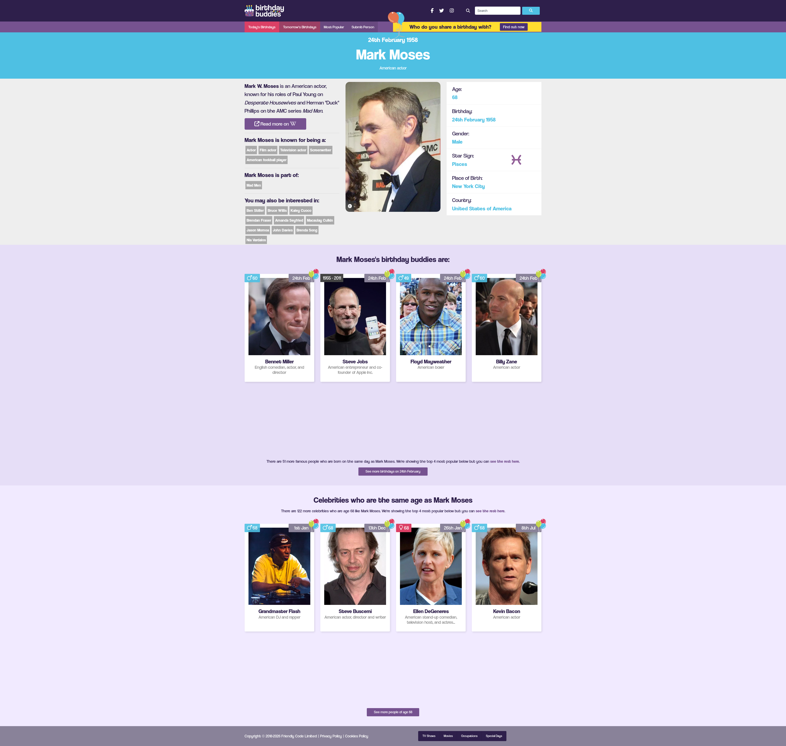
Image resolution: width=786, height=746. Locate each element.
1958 (491, 119)
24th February (468, 119)
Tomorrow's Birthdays (299, 27)
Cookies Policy (356, 736)
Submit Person (363, 27)
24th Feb (301, 278)
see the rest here (504, 461)
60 (255, 278)
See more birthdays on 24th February (393, 471)
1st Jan (301, 528)
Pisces (459, 164)
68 (454, 97)
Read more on (274, 124)
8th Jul (528, 528)
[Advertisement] (393, 420)
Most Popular (334, 27)
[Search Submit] (531, 11)
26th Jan (453, 528)
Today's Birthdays (262, 27)
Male (457, 141)
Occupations (469, 736)
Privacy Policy (331, 736)
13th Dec (377, 528)
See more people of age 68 (393, 712)
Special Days (494, 736)
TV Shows (428, 736)
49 (406, 278)
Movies (448, 736)
